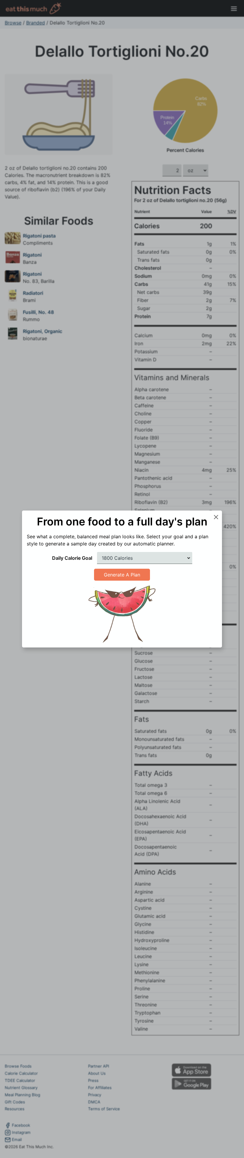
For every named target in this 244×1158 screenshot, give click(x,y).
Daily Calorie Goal (72, 558)
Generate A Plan (122, 575)
